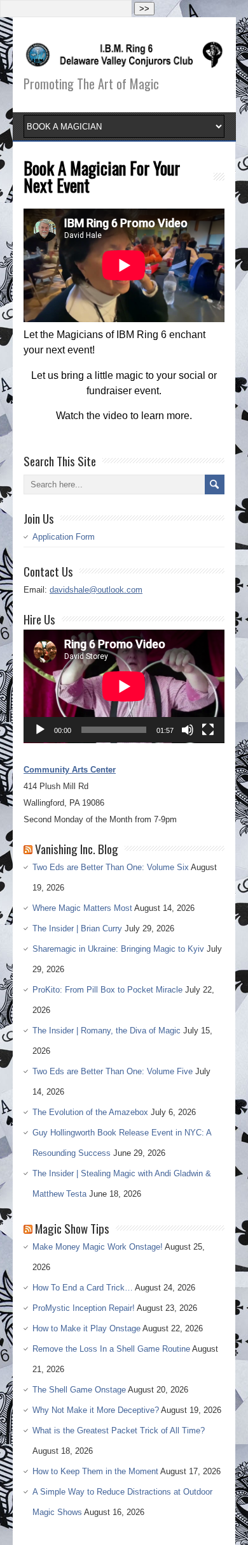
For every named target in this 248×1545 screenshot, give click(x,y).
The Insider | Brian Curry (77, 928)
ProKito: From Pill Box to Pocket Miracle (107, 989)
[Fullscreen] (208, 729)
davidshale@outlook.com (96, 590)
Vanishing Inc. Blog (76, 848)
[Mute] (187, 729)
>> (144, 8)
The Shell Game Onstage (79, 1389)
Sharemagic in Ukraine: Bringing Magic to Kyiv (118, 949)
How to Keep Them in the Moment (95, 1471)
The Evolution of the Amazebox (90, 1112)
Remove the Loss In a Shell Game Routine (111, 1349)
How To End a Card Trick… (82, 1287)
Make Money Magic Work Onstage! (97, 1247)
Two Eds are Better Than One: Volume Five (112, 1071)
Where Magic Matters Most (82, 908)
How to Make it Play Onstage (86, 1328)
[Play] (40, 729)
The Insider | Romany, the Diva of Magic (106, 1030)
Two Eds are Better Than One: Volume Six (110, 867)
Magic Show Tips (72, 1228)
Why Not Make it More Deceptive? (95, 1410)
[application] (124, 686)
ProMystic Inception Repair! (83, 1308)
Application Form (63, 537)
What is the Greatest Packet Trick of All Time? (118, 1430)
